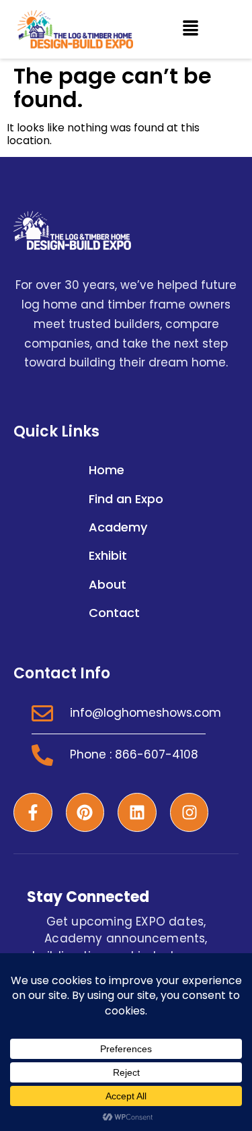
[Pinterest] (85, 812)
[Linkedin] (137, 812)
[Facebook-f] (32, 812)
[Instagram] (189, 812)
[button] (190, 29)
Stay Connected (88, 896)
